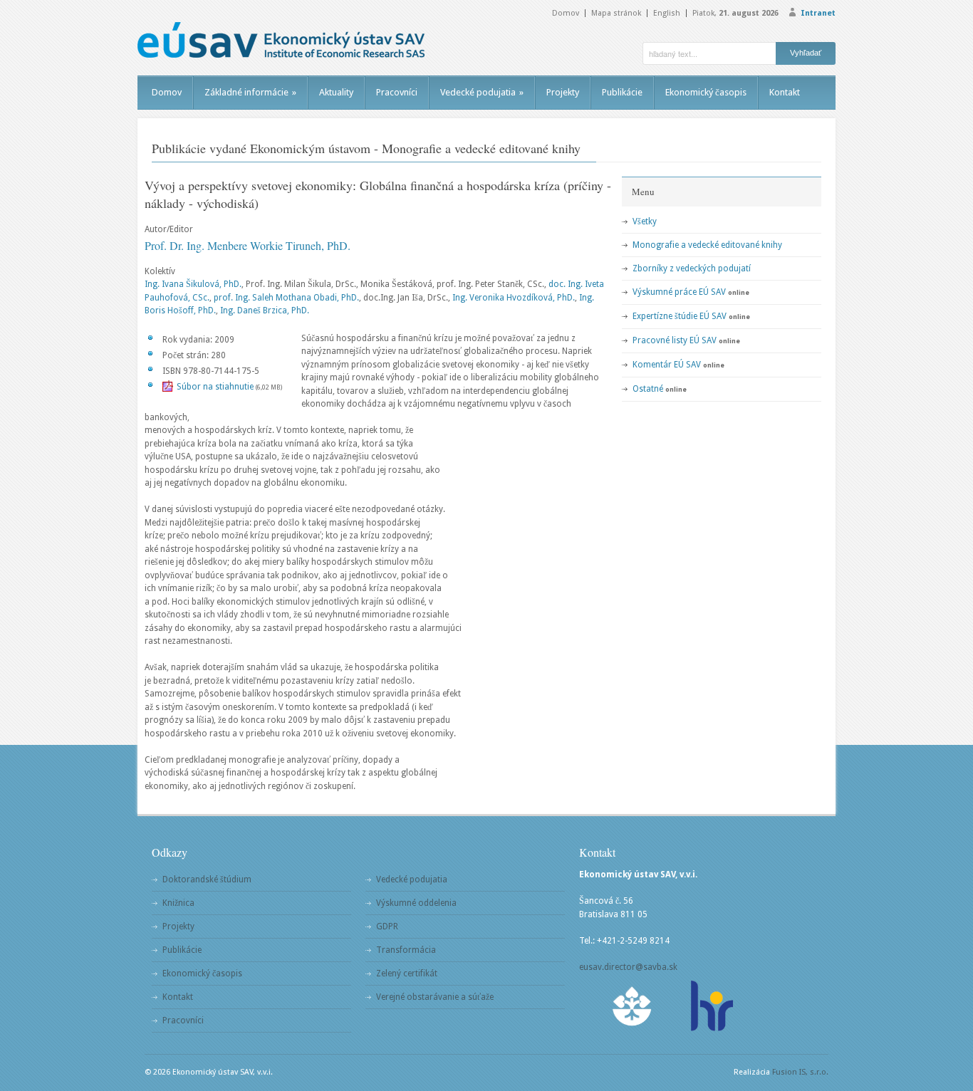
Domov (565, 13)
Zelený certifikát (406, 973)
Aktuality (336, 92)
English (666, 13)
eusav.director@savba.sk (628, 967)
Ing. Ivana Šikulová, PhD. (193, 284)
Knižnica (178, 903)
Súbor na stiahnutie (215, 387)
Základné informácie (250, 92)
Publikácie (622, 92)
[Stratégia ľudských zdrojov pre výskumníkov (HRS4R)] (711, 1006)
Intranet (818, 13)
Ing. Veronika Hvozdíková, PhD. (513, 298)
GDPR (387, 926)
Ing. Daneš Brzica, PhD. (264, 310)
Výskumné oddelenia (416, 903)
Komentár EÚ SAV (667, 365)
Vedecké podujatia (482, 92)
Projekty (562, 92)
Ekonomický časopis (705, 92)
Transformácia (406, 950)
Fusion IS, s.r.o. (800, 1072)
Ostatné (648, 389)
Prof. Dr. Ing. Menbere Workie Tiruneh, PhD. (247, 245)
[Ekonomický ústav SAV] (281, 40)
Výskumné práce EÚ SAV (679, 292)
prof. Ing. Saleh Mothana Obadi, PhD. (286, 298)
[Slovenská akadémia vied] (632, 1006)
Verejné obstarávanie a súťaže (435, 997)
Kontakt (784, 92)
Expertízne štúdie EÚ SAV (680, 316)
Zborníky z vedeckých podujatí (692, 268)
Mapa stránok (616, 13)
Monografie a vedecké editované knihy (707, 245)
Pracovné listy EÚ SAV (675, 340)
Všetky (645, 221)
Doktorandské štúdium (206, 879)
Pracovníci (396, 92)
